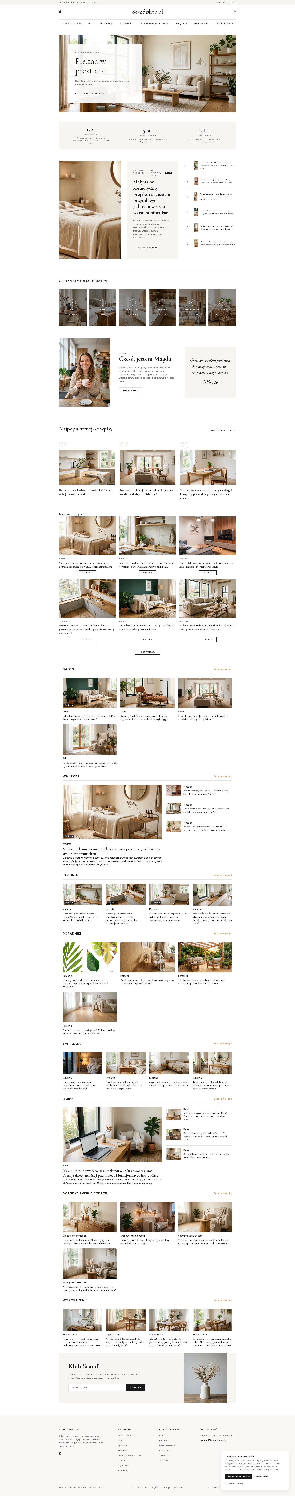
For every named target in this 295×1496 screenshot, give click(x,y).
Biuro (65, 1165)
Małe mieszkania (167, 1445)
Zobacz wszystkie (222, 431)
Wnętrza (181, 24)
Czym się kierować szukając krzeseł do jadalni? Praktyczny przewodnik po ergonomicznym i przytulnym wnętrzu (212, 1342)
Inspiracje (107, 24)
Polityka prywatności (173, 1487)
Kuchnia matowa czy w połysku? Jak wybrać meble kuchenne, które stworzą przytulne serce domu (167, 917)
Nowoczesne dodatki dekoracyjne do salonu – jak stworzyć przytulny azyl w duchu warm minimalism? (89, 1288)
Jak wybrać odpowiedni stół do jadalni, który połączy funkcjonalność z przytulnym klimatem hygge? (168, 1342)
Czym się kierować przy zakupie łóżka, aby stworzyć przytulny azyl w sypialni (169, 1084)
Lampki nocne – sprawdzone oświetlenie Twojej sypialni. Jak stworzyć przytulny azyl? (79, 1085)
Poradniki (126, 24)
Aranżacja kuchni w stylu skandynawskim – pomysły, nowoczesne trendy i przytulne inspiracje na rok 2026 (216, 197)
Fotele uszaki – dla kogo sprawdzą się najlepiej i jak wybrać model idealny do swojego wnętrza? (90, 764)
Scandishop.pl (147, 11)
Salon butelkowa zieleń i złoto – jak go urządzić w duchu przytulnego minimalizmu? (89, 717)
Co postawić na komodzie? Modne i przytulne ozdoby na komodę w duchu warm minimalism (86, 1241)
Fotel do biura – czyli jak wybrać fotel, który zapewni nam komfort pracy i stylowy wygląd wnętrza (205, 1136)
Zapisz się (136, 1387)
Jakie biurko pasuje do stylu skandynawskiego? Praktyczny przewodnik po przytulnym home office (206, 494)
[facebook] (60, 12)
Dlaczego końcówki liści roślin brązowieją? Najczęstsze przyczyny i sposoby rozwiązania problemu (85, 983)
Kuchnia (67, 909)
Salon (65, 711)
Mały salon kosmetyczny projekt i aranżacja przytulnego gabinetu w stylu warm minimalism (151, 197)
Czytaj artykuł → (149, 248)
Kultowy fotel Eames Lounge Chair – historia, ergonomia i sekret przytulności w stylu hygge (144, 717)
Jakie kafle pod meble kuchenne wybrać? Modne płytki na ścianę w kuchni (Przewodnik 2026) (218, 166)
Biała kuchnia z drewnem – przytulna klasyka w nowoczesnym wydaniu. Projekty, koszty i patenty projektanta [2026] (212, 918)
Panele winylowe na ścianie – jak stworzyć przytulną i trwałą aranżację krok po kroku (147, 982)
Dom (91, 24)
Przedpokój (164, 1450)
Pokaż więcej (148, 652)
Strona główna (72, 24)
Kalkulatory (225, 24)
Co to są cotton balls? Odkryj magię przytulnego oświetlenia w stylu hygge (145, 1241)
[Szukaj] (235, 12)
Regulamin (156, 1487)
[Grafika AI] (173, 790)
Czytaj (87, 573)
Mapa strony (143, 1487)
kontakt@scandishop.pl (214, 1440)
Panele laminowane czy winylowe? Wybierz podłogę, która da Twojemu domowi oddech (89, 1032)
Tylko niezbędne (234, 1483)
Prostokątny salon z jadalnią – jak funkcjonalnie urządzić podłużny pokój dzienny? (203, 717)
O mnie (232, 2)
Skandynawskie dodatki (154, 24)
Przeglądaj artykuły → (90, 94)
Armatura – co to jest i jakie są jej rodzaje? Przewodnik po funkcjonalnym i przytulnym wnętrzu (81, 1342)
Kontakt (221, 2)
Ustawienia (262, 1477)
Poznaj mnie (130, 390)
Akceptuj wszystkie (239, 1477)
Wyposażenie (202, 24)
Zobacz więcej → (223, 669)
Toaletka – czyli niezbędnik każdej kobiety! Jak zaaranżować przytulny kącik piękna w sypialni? (211, 1085)
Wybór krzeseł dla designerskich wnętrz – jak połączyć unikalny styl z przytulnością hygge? (125, 1342)
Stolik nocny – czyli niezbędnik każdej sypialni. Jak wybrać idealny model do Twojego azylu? (124, 1085)
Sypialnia (67, 1078)
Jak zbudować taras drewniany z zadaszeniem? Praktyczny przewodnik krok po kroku (201, 982)
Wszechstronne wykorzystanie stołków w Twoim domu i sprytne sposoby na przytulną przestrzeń (203, 1241)
